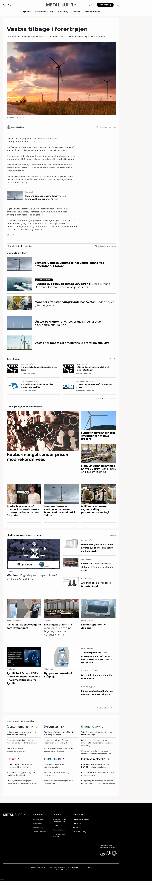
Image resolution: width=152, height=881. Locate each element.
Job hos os (77, 828)
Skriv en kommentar (106, 246)
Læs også (29, 192)
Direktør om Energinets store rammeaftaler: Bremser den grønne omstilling (97, 743)
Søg (9, 5)
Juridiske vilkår (58, 826)
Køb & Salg (63, 11)
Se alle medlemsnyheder (106, 708)
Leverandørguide (92, 11)
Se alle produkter (39, 832)
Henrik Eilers (18, 127)
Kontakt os (77, 823)
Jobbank (76, 11)
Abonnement (38, 819)
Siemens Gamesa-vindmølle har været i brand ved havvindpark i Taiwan (45, 197)
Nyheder (27, 11)
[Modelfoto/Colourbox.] (61, 78)
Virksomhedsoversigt (44, 11)
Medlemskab (38, 823)
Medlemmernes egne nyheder (25, 535)
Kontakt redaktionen (81, 819)
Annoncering (38, 828)
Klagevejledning (59, 830)
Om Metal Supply (79, 832)
